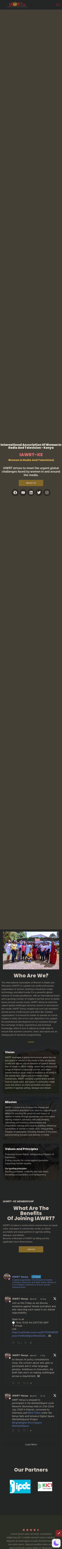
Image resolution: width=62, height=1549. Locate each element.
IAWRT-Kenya (20, 1298)
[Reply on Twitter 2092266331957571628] (14, 1343)
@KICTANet (34, 1412)
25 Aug (43, 1299)
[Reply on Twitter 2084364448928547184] (14, 1383)
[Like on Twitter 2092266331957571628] (26, 1343)
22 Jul (42, 1396)
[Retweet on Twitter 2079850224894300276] (20, 1431)
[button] (6, 950)
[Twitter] (39, 492)
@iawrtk (33, 1299)
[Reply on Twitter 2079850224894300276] (14, 1431)
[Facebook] (15, 492)
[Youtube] (23, 492)
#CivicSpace (35, 1422)
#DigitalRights (19, 1422)
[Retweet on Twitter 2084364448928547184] (20, 1383)
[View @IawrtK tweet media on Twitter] (49, 1336)
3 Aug (42, 1355)
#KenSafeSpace (20, 1425)
